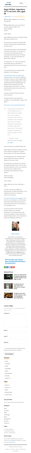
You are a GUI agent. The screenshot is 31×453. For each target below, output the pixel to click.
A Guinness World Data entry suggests (13, 198)
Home (6, 361)
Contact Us (7, 378)
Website (6, 342)
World (6, 366)
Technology (8, 368)
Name (6, 330)
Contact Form (12, 442)
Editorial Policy (8, 392)
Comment (7, 313)
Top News (7, 363)
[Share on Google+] (14, 267)
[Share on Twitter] (9, 267)
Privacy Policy (8, 394)
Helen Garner (8, 16)
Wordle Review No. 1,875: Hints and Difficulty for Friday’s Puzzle (19, 286)
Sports (6, 371)
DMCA (6, 390)
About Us (7, 385)
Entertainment (21, 16)
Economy (7, 375)
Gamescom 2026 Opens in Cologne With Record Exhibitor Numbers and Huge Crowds (20, 277)
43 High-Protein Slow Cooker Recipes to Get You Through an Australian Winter (20, 296)
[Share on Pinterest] (12, 267)
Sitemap (20, 446)
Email (6, 336)
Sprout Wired (15, 446)
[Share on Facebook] (7, 267)
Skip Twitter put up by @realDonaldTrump (14, 105)
